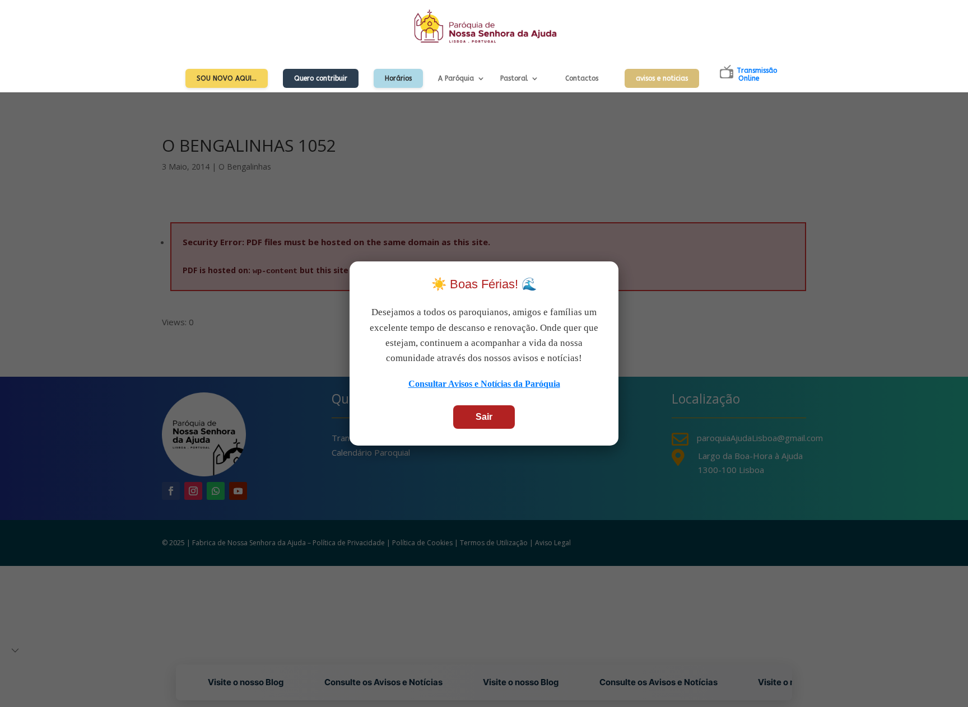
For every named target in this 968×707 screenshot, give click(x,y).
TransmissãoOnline (757, 74)
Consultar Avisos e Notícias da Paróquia (484, 383)
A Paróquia (456, 78)
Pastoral (514, 78)
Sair (484, 417)
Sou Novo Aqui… (227, 78)
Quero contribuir (320, 78)
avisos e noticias (662, 78)
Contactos (581, 78)
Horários (398, 78)
